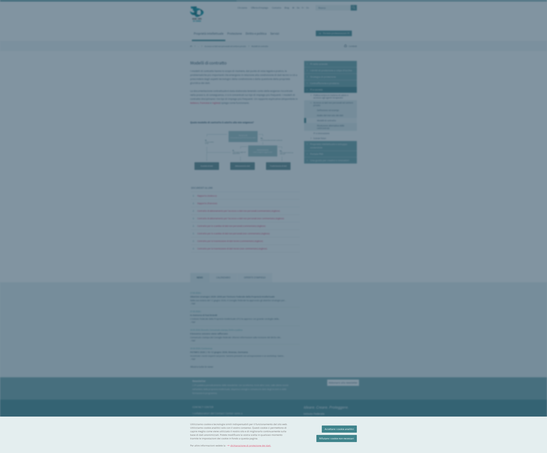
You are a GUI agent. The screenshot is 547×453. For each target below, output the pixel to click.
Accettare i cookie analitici (339, 429)
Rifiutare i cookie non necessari (336, 438)
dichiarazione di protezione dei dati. (250, 445)
